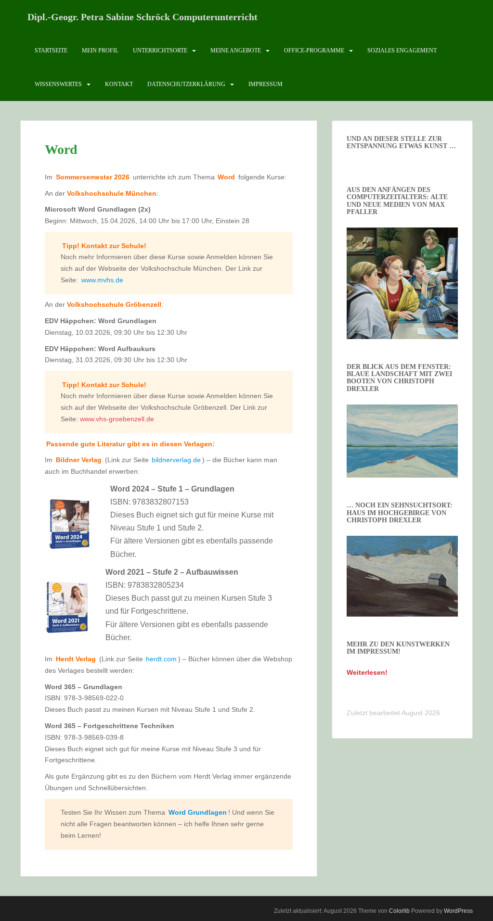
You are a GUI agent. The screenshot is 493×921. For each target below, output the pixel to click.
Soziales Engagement (402, 50)
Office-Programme (314, 50)
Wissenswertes (58, 84)
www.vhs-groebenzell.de (117, 419)
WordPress (458, 911)
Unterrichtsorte (160, 50)
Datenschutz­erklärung (186, 84)
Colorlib (399, 911)
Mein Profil (100, 50)
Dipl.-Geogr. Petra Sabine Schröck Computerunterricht (142, 17)
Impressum (265, 84)
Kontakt (119, 84)
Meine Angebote (235, 50)
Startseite (51, 50)
